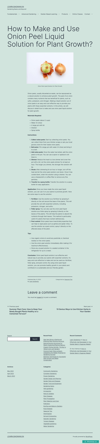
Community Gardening (50, 371)
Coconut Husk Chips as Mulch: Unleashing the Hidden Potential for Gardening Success (54, 352)
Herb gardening (48, 388)
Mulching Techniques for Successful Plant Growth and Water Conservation (54, 358)
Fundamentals (12, 14)
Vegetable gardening (49, 423)
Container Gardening (49, 373)
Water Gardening (48, 426)
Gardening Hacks (48, 386)
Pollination (46, 403)
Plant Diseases (47, 396)
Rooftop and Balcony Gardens (52, 406)
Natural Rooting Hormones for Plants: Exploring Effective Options (54, 344)
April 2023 (10, 373)
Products (65, 14)
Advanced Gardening (29, 14)
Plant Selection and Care (51, 401)
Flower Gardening (49, 376)
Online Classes (77, 14)
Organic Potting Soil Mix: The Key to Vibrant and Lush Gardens (54, 348)
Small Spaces (47, 413)
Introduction (47, 391)
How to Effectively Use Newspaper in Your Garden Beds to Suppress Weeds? (80, 342)
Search (9, 336)
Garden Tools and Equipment (52, 383)
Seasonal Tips (68, 279)
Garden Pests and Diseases (51, 381)
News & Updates (48, 393)
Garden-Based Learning (49, 14)
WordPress (89, 436)
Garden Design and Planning (52, 378)
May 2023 (10, 371)
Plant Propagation (49, 398)
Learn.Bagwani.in (15, 7)
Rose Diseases (47, 408)
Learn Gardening (34, 281)
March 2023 (11, 376)
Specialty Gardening (49, 419)
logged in (40, 297)
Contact (87, 14)
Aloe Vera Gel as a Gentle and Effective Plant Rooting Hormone (53, 340)
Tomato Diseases (48, 421)
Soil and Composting (49, 416)
